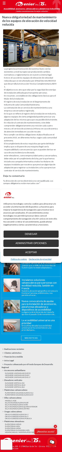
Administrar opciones (31, 243)
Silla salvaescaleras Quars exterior (21, 407)
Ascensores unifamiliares (14, 370)
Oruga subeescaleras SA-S (16, 416)
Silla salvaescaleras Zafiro (17, 409)
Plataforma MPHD (13, 424)
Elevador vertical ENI (14, 383)
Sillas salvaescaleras (13, 398)
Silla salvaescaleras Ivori (16, 405)
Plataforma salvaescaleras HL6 (19, 393)
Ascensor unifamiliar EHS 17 (17, 377)
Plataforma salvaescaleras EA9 (19, 395)
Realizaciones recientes (14, 349)
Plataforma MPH (12, 426)
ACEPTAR (31, 252)
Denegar (31, 234)
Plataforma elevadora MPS (17, 430)
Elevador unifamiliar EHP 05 (18, 373)
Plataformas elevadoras (14, 421)
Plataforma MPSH (13, 428)
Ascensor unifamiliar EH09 (17, 375)
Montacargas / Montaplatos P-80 (19, 432)
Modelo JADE (10, 401)
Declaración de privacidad (40, 259)
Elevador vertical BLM (15, 385)
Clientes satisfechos (12, 353)
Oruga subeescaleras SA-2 (16, 414)
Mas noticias (31, 338)
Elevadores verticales (13, 380)
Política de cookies (19, 259)
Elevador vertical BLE (15, 387)
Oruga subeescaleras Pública (18, 418)
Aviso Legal (9, 360)
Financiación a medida (13, 357)
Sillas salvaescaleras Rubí (16, 403)
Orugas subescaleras (13, 411)
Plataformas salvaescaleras (15, 390)
